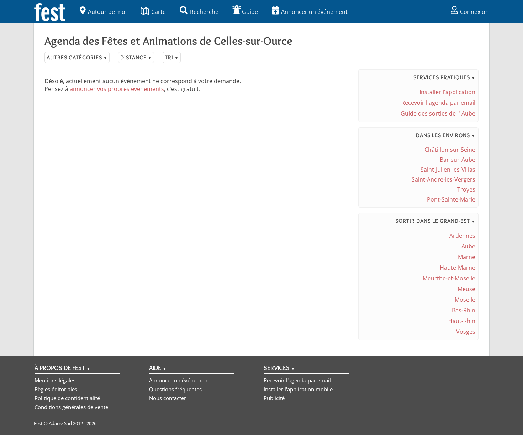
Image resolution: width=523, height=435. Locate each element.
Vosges (465, 331)
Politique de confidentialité (67, 398)
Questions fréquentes (175, 389)
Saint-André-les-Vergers (443, 179)
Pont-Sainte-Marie (451, 199)
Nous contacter (167, 398)
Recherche (204, 12)
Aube (468, 246)
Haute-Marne (457, 268)
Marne (466, 257)
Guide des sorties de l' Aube (438, 113)
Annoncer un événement (314, 12)
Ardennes (462, 236)
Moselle (465, 300)
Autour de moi (107, 12)
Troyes (466, 189)
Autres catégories (77, 57)
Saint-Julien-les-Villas (448, 169)
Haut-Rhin (461, 321)
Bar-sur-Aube (457, 159)
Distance (136, 57)
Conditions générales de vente (71, 406)
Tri (172, 57)
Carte (158, 12)
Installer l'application (447, 92)
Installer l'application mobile (298, 389)
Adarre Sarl (60, 423)
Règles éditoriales (56, 389)
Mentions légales (55, 380)
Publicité (274, 398)
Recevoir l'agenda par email (438, 103)
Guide (250, 12)
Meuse (466, 289)
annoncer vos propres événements (117, 89)
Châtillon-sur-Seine (449, 150)
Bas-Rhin (463, 310)
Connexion (474, 12)
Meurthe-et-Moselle (449, 278)
